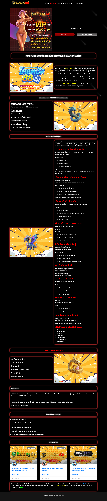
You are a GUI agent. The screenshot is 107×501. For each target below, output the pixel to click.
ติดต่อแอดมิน (87, 34)
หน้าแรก (47, 3)
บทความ (65, 3)
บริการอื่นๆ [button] (79, 3)
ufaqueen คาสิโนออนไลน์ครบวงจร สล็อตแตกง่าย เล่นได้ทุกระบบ (83, 469)
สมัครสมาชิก (76, 28)
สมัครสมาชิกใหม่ (60, 486)
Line (21, 488)
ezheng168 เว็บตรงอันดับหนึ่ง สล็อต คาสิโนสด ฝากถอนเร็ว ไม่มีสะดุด (23, 469)
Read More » (15, 474)
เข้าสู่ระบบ (53, 3)
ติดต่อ (71, 3)
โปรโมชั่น (59, 3)
